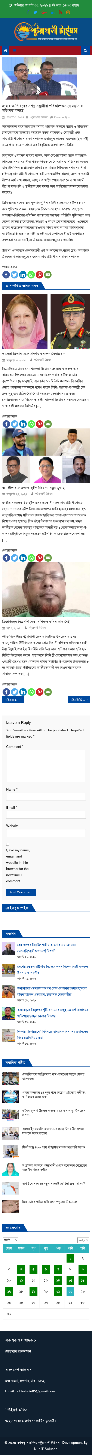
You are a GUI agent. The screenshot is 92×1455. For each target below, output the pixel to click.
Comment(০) (62, 117)
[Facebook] (6, 274)
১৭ (9, 1291)
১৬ (83, 1280)
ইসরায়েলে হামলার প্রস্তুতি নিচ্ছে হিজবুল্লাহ (15, 700)
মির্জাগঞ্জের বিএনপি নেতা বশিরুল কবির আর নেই (36, 621)
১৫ (70, 1280)
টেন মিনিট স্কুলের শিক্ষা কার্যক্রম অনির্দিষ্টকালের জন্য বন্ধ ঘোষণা (80, 700)
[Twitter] (14, 274)
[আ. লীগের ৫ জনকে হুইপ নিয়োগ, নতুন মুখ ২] (46, 455)
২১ (58, 1291)
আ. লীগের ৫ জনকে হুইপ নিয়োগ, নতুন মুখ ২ (33, 488)
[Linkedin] (23, 274)
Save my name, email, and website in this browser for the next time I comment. (18, 865)
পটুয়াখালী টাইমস (38, 117)
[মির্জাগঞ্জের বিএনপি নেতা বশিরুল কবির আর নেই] (46, 589)
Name (12, 789)
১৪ (58, 1280)
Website (12, 826)
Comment (14, 746)
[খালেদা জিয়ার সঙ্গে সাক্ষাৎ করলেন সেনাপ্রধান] (46, 321)
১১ (21, 1280)
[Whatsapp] (31, 274)
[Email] (48, 274)
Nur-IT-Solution (45, 1449)
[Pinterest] (39, 274)
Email (11, 807)
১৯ (33, 1291)
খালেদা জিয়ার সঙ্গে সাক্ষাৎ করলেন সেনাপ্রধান (33, 353)
